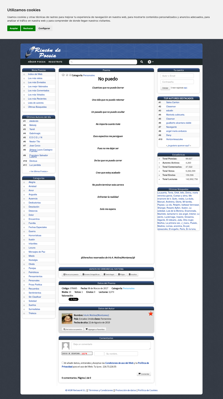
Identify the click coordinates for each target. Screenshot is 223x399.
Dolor (31, 214)
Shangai (161, 207)
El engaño (174, 228)
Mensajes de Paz (37, 251)
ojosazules (162, 228)
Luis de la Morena (175, 210)
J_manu (185, 222)
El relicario (171, 219)
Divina (188, 192)
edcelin (169, 110)
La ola (169, 204)
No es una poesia (72, 274)
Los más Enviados (37, 82)
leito (182, 192)
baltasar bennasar (190, 204)
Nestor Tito (34, 141)
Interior (192, 213)
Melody (32, 125)
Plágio (122, 274)
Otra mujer (188, 219)
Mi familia (187, 201)
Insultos (134, 274)
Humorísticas (35, 235)
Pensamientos (35, 276)
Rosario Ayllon (173, 207)
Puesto (193, 222)
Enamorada (190, 210)
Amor (31, 190)
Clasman (170, 118)
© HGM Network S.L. (75, 390)
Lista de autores (36, 102)
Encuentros (34, 218)
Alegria (32, 182)
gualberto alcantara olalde (178, 122)
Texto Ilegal (109, 274)
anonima (178, 225)
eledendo (33, 120)
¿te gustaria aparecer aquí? (178, 145)
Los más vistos (35, 78)
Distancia (33, 210)
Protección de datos (126, 390)
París (182, 228)
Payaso (161, 204)
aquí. (186, 87)
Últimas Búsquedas (37, 106)
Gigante (161, 219)
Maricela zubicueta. (175, 114)
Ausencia (33, 198)
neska (181, 198)
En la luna (191, 228)
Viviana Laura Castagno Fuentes (40, 150)
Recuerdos (34, 288)
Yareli (32, 129)
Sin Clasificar (35, 296)
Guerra (32, 231)
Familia (32, 223)
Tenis (170, 192)
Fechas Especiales (38, 227)
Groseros (189, 216)
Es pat (186, 225)
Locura (32, 247)
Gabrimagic (35, 133)
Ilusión (32, 239)
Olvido (32, 263)
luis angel (183, 213)
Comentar (145, 374)
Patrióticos (34, 272)
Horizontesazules (174, 139)
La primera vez (173, 222)
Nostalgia (33, 259)
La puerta (162, 192)
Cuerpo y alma (180, 195)
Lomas (169, 225)
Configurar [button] (44, 28)
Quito (174, 198)
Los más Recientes (37, 98)
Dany (168, 135)
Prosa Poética (35, 284)
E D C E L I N (35, 137)
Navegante (171, 126)
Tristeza (32, 313)
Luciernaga (169, 216)
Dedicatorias (35, 202)
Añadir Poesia (37, 61)
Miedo (32, 255)
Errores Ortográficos (92, 274)
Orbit (176, 192)
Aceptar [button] (14, 28)
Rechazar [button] (28, 28)
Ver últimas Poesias (39, 171)
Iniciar (165, 87)
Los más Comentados (38, 90)
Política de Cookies (148, 390)
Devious (33, 160)
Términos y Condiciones (100, 390)
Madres (161, 225)
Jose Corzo (34, 145)
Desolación (34, 206)
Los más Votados (36, 94)
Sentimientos (35, 292)
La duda (189, 198)
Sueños (32, 304)
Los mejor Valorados (38, 86)
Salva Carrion (172, 102)
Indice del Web (35, 74)
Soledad (33, 300)
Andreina (170, 201)
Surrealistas (34, 309)
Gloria (178, 201)
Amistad (32, 186)
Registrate (56, 61)
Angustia (33, 194)
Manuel (161, 201)
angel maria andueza (176, 130)
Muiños (160, 222)
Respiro (176, 204)
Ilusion (185, 207)
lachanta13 (172, 213)
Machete (161, 213)
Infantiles (33, 243)
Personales (34, 280)
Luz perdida (35, 164)
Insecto (179, 216)
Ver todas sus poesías (74, 329)
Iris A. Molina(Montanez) (96, 315)
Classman (171, 106)
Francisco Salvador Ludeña (38, 156)
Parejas (32, 268)
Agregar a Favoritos (96, 329)
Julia (179, 219)
